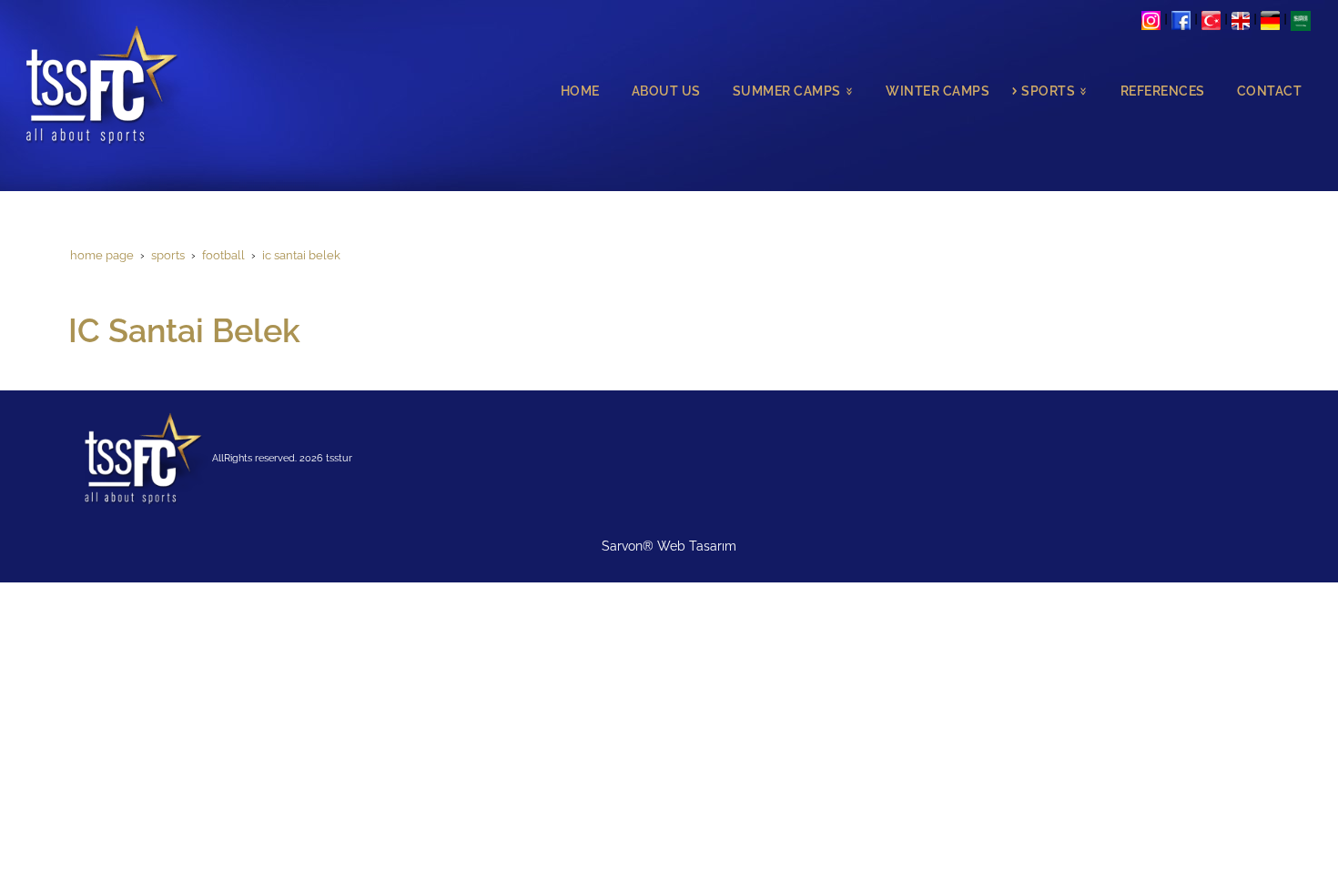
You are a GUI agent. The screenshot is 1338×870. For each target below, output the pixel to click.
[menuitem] (576, 91)
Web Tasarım (696, 546)
